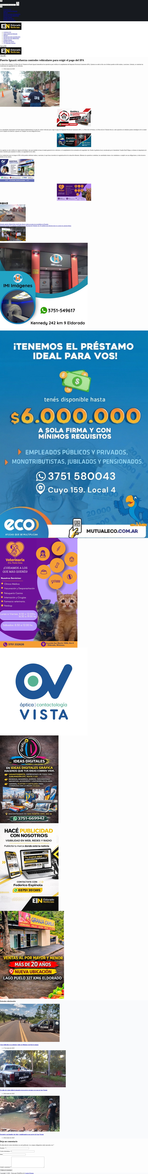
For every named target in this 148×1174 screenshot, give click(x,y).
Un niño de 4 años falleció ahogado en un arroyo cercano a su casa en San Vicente (23, 1090)
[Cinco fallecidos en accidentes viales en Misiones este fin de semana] (30, 1041)
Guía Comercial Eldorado (10, 34)
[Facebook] (1, 203)
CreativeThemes (29, 1173)
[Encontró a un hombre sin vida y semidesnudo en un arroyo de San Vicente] (30, 1131)
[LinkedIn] (7, 203)
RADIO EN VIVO (8, 41)
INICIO (5, 35)
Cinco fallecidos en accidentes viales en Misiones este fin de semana (19, 1044)
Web (1, 1154)
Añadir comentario (5, 1167)
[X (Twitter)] (3, 203)
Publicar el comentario (6, 1170)
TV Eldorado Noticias (9, 43)
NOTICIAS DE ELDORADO (11, 37)
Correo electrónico (5, 1151)
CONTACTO (7, 32)
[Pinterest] (5, 203)
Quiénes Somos (7, 40)
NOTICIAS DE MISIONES (11, 38)
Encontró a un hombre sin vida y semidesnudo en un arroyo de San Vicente (22, 1134)
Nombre (3, 1148)
